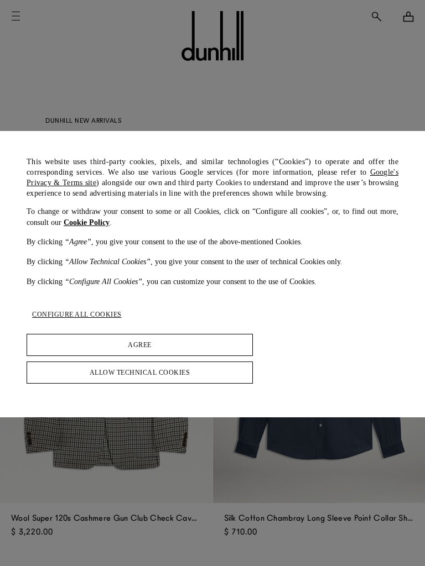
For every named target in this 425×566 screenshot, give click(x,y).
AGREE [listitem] (140, 345)
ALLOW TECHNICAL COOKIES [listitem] (140, 372)
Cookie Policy (87, 222)
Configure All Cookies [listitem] (77, 314)
